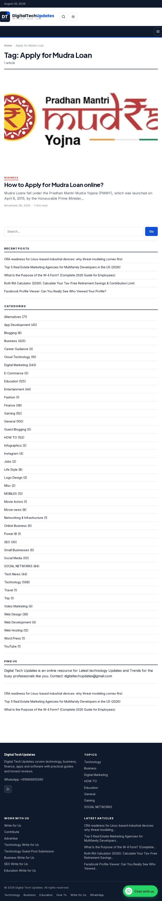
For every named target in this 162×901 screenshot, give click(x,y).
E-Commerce (13, 373)
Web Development (17, 622)
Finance (9, 405)
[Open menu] (158, 31)
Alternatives (12, 317)
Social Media (13, 558)
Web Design (13, 614)
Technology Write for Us (21, 844)
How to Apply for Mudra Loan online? (54, 184)
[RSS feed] (8, 789)
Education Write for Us (20, 870)
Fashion (9, 397)
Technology (12, 582)
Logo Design (13, 477)
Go (151, 231)
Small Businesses (16, 550)
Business (11, 178)
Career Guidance (16, 349)
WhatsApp (97, 895)
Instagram (11, 453)
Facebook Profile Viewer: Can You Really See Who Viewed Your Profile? (55, 291)
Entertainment (14, 389)
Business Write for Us (19, 857)
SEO (7, 542)
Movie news (13, 509)
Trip (7, 598)
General (9, 421)
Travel (8, 590)
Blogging (10, 333)
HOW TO (10, 437)
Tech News (12, 574)
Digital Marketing (16, 365)
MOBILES (10, 493)
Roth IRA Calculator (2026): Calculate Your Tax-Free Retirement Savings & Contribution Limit (69, 283)
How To (62, 895)
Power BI (10, 534)
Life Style (11, 469)
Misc (7, 485)
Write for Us (12, 825)
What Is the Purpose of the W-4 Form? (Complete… (120, 847)
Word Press (12, 638)
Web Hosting (13, 630)
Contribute (11, 832)
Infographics (13, 445)
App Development (17, 325)
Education (11, 381)
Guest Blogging (15, 429)
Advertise (11, 838)
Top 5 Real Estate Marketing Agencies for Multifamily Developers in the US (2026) (62, 267)
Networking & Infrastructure (23, 517)
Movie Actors (13, 501)
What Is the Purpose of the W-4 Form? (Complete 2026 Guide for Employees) (59, 275)
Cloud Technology (17, 357)
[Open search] (63, 17)
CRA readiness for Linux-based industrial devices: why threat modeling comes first (63, 259)
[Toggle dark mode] (73, 17)
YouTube (10, 646)
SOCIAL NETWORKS (18, 566)
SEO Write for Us (16, 864)
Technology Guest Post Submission (29, 851)
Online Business (15, 526)
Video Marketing (16, 606)
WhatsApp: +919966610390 (23, 779)
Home (8, 45)
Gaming (9, 413)
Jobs (7, 461)
